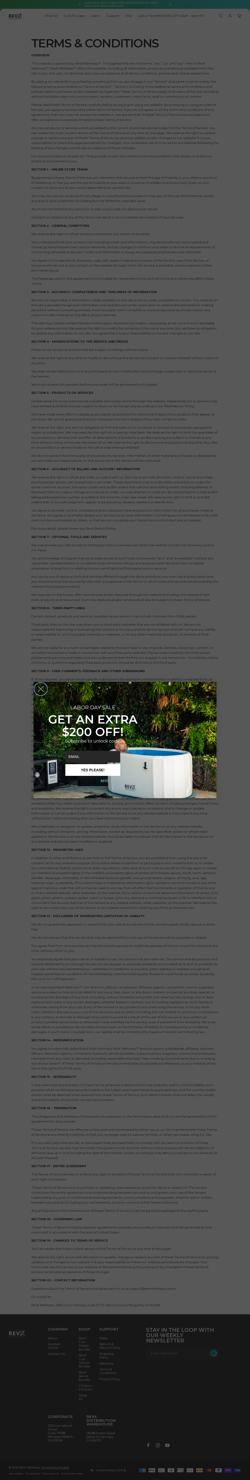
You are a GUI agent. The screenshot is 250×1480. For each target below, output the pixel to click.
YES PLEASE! (93, 770)
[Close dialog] (40, 689)
